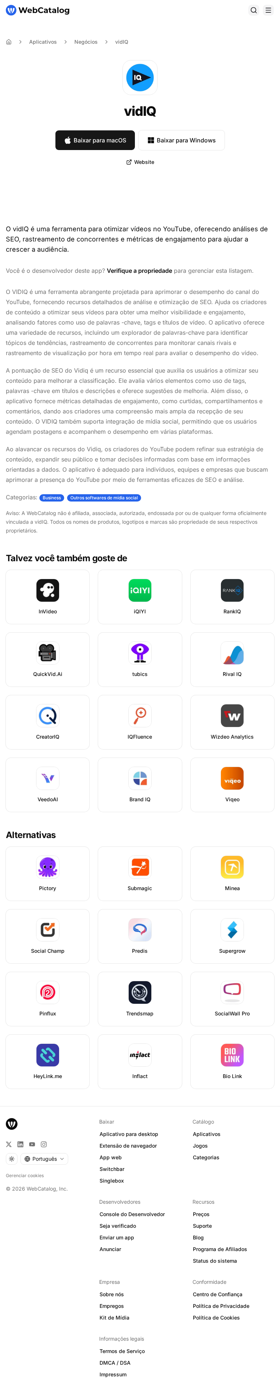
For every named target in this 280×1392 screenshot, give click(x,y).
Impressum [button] (113, 1374)
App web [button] (111, 1157)
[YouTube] (32, 1144)
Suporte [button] (202, 1226)
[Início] (37, 10)
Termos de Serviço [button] (122, 1351)
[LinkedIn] (20, 1144)
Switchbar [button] (112, 1169)
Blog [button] (198, 1237)
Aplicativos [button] (207, 1134)
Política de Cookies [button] (216, 1317)
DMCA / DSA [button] (115, 1363)
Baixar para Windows (186, 140)
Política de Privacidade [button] (221, 1306)
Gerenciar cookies (25, 1175)
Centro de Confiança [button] (217, 1294)
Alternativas (31, 835)
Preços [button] (201, 1214)
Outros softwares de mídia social (104, 497)
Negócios (86, 42)
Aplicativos (43, 42)
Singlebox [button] (112, 1180)
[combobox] (44, 1159)
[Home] (9, 42)
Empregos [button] (112, 1306)
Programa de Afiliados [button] (220, 1249)
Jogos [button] (200, 1146)
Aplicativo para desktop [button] (129, 1134)
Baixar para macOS (100, 140)
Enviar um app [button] (117, 1237)
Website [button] (144, 162)
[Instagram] (44, 1144)
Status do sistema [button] (215, 1261)
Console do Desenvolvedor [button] (132, 1214)
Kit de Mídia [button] (114, 1317)
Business (52, 497)
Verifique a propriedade (139, 270)
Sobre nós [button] (112, 1294)
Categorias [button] (206, 1157)
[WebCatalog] (12, 1124)
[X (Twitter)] (9, 1144)
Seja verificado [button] (118, 1226)
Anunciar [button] (110, 1249)
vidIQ (121, 42)
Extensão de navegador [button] (128, 1146)
